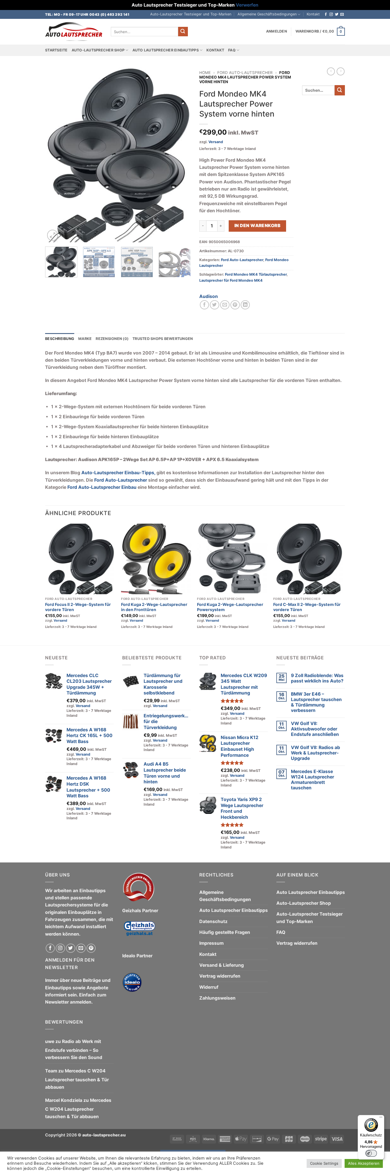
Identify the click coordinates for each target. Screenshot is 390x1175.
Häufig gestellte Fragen (224, 932)
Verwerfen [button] (247, 5)
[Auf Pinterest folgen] (91, 948)
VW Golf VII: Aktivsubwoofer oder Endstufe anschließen (315, 729)
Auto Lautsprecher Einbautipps (165, 50)
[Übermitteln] (183, 31)
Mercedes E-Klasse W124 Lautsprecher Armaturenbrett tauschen (312, 779)
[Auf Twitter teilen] (214, 305)
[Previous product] (341, 71)
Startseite (56, 50)
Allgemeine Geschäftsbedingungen (267, 14)
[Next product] (331, 71)
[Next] (181, 154)
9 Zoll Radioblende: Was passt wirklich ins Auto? (317, 678)
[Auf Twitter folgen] (336, 15)
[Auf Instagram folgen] (331, 15)
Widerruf (208, 987)
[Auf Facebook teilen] (204, 305)
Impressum (211, 943)
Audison (208, 296)
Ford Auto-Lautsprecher (245, 72)
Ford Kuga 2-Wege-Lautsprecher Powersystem (230, 607)
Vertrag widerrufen (219, 976)
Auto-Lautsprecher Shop (98, 50)
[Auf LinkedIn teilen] (245, 305)
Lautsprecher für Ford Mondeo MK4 (231, 280)
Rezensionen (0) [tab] (112, 339)
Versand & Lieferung (221, 965)
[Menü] (380, 1118)
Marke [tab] (85, 339)
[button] (276, 31)
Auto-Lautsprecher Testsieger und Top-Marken (190, 14)
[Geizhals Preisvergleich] (139, 933)
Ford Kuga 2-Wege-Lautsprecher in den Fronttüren (154, 607)
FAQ (232, 50)
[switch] (371, 1153)
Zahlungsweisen (217, 998)
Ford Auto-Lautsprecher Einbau (101, 487)
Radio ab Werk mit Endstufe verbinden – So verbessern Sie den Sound (73, 1049)
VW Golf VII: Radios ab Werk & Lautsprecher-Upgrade (315, 753)
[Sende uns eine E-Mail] (342, 15)
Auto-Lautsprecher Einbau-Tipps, (118, 472)
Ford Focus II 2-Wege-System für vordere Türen (78, 607)
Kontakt (313, 14)
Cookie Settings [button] (324, 1163)
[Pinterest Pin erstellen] (235, 305)
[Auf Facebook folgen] (325, 15)
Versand (215, 142)
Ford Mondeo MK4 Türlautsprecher (256, 274)
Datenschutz (213, 921)
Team (51, 1071)
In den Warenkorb (257, 225)
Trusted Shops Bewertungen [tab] (162, 339)
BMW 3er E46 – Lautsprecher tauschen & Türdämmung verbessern (316, 702)
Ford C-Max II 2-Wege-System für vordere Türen (307, 607)
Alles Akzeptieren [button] (363, 1163)
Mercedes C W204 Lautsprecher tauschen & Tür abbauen (77, 1079)
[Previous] (55, 154)
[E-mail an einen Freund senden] (225, 305)
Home (205, 72)
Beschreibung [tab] (59, 339)
